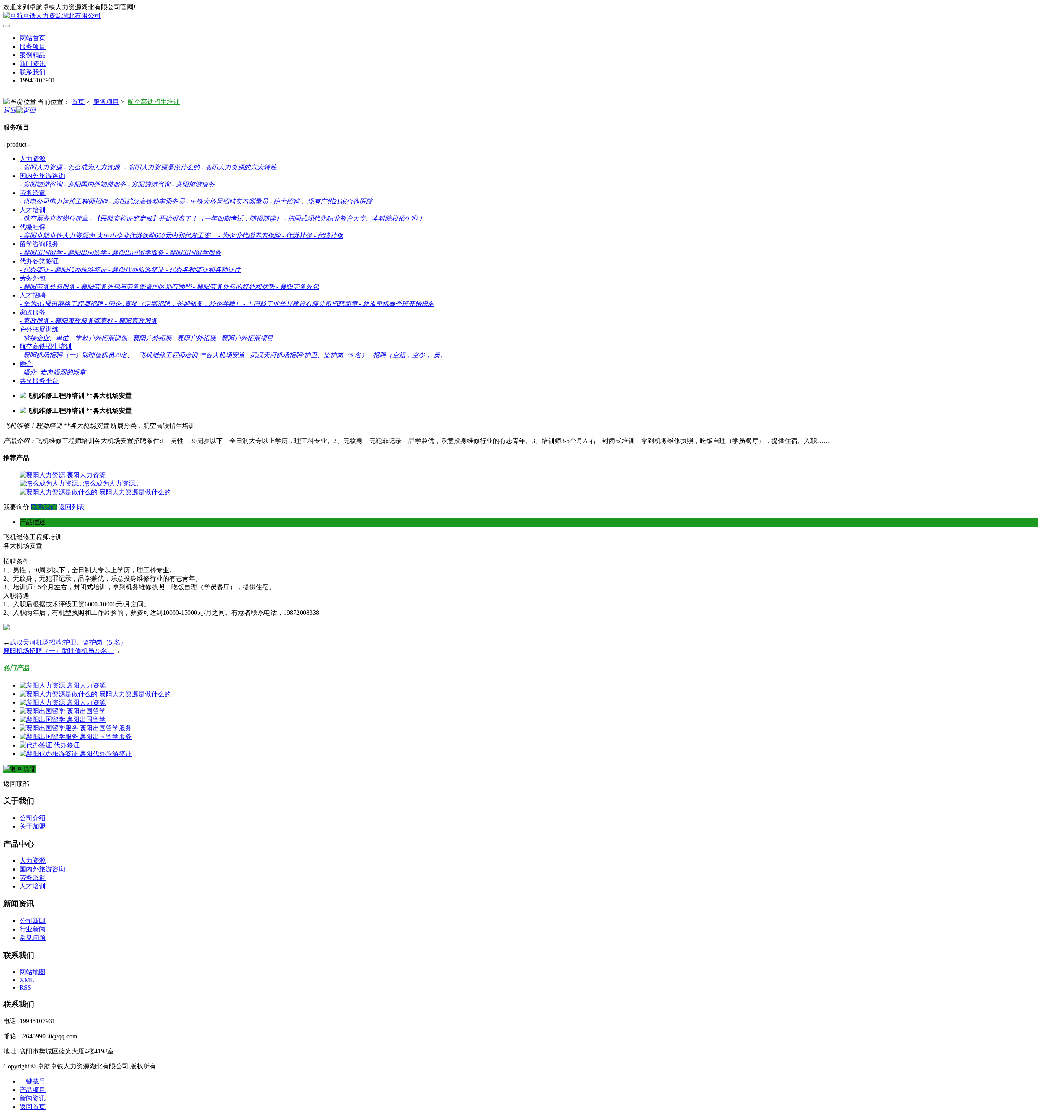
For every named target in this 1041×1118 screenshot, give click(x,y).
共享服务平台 (39, 380)
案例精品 (33, 55)
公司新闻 (33, 920)
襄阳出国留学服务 (106, 728)
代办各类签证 (39, 261)
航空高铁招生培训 (154, 101)
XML (27, 980)
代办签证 (67, 745)
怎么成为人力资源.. (110, 483)
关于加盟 (33, 826)
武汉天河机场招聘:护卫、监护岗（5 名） (68, 642)
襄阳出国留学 (86, 711)
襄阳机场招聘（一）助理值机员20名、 (58, 650)
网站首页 (33, 38)
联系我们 (33, 72)
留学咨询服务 (39, 244)
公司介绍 (33, 817)
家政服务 (33, 312)
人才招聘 (33, 295)
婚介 (26, 363)
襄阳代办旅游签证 (106, 753)
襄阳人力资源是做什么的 (135, 491)
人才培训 (33, 209)
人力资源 (33, 158)
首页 (78, 101)
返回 (9, 110)
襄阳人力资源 (86, 474)
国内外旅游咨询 (42, 175)
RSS (25, 987)
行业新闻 (33, 929)
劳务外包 (33, 278)
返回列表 (72, 507)
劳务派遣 (33, 192)
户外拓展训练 (39, 329)
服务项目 (33, 46)
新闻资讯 (33, 63)
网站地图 (33, 971)
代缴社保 (33, 227)
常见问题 (33, 937)
